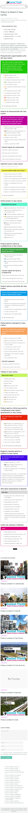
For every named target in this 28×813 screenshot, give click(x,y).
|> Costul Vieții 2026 (5, 808)
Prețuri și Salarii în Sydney (12, 778)
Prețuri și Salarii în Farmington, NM (14, 787)
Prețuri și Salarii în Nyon (11, 792)
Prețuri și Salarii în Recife (10, 611)
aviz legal (21, 808)
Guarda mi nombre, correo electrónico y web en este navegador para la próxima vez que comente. (14, 753)
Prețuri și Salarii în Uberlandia (12, 584)
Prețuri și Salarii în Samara (12, 777)
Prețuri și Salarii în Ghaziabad (12, 796)
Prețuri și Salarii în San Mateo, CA (13, 785)
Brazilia (4, 581)
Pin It (2, 551)
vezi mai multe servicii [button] (9, 317)
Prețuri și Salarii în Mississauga (13, 794)
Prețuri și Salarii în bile (9, 720)
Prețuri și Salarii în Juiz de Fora (13, 665)
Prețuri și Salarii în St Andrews (13, 775)
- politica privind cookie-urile (16, 810)
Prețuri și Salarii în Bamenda (12, 770)
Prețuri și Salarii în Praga (11, 768)
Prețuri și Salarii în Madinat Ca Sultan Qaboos (13, 798)
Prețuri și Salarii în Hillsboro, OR (13, 789)
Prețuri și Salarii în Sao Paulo (12, 638)
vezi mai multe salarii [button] (8, 195)
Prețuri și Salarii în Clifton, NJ (12, 782)
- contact (25, 810)
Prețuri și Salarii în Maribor (12, 791)
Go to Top (13, 811)
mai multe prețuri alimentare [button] (10, 106)
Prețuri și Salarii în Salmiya (12, 801)
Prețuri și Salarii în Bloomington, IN (14, 802)
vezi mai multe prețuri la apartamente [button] (12, 445)
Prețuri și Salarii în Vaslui (11, 784)
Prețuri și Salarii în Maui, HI (12, 766)
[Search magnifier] (26, 6)
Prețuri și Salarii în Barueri (11, 693)
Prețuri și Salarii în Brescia (12, 780)
